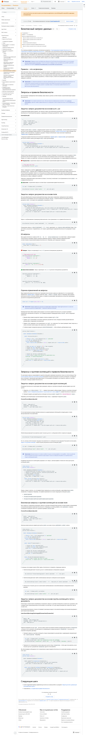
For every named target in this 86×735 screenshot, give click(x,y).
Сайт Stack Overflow (65, 714)
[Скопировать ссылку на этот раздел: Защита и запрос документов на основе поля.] (58, 194)
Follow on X (42, 716)
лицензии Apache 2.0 (22, 700)
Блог (69, 1)
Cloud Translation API (55, 21)
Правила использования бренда (67, 720)
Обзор (3, 8)
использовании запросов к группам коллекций (32, 376)
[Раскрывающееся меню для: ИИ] (21, 8)
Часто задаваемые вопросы (67, 722)
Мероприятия (42, 720)
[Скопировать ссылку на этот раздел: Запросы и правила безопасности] (54, 92)
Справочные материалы (44, 8)
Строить (15, 1)
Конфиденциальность (33, 732)
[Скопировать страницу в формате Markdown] (57, 29)
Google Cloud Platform (54, 727)
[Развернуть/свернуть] (29, 33)
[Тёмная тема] (75, 118)
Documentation (6, 5)
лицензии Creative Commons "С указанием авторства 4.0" (57, 699)
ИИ (19, 8)
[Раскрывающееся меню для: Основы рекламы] (15, 8)
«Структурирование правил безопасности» (60, 50)
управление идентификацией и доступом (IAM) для (48, 64)
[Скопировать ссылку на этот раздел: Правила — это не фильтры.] (44, 69)
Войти (83, 1)
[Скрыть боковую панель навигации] (15, 732)
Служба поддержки (65, 712)
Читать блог (42, 712)
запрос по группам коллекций (28, 442)
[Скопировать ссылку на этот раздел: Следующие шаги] (39, 681)
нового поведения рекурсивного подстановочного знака (44, 391)
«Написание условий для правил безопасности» (32, 51)
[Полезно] (75, 26)
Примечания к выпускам (66, 718)
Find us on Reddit (43, 714)
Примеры (53, 8)
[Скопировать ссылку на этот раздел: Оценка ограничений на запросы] (48, 290)
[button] (7, 20)
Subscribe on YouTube (44, 718)
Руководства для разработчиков (25, 712)
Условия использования (23, 732)
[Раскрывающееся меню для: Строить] (18, 1)
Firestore (15, 5)
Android (34, 727)
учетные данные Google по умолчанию (33, 62)
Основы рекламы (10, 8)
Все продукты (64, 727)
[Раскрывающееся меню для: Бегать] (35, 8)
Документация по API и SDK (24, 714)
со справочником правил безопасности (39, 688)
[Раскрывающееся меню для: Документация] (28, 1)
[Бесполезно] (77, 26)
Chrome (40, 727)
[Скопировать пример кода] (77, 118)
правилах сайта (43, 700)
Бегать (33, 8)
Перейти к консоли (76, 1)
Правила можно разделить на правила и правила (44, 306)
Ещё (32, 1)
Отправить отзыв (72, 28)
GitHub (19, 720)
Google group (64, 716)
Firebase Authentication (60, 131)
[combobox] (46, 1)
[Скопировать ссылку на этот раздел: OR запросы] (31, 234)
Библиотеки (20, 718)
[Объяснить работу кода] (73, 118)
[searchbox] (8, 12)
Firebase (22, 25)
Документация (24, 1)
